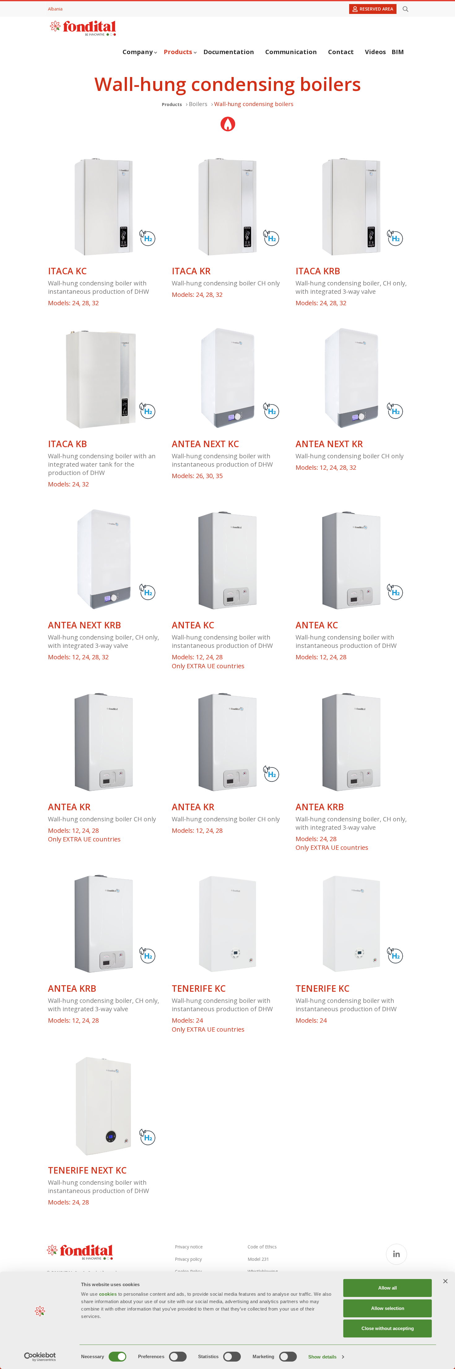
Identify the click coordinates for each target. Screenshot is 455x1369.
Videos (375, 52)
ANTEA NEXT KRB (84, 625)
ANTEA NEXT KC (205, 444)
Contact (341, 52)
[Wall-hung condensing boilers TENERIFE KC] (227, 924)
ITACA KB (67, 444)
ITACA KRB (318, 271)
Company (138, 52)
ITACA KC (67, 271)
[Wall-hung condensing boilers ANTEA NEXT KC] (227, 379)
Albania (55, 9)
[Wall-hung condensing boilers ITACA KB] (103, 379)
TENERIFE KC (199, 988)
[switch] (178, 1357)
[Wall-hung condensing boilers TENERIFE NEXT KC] (103, 1105)
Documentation (228, 52)
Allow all (387, 1287)
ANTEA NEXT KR (329, 444)
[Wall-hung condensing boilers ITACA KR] (227, 206)
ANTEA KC (193, 625)
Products (178, 52)
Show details (322, 1356)
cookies (108, 1294)
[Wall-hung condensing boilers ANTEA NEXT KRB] (103, 561)
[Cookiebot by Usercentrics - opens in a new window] (40, 1357)
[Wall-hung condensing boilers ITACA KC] (103, 206)
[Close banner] (445, 1281)
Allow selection (387, 1308)
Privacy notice (189, 1247)
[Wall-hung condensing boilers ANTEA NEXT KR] (351, 379)
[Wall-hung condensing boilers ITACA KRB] (351, 206)
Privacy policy (188, 1259)
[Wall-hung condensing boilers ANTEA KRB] (351, 742)
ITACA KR (191, 271)
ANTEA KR (69, 807)
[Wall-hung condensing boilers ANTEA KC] (227, 561)
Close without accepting (388, 1328)
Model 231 (258, 1259)
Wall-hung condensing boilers (253, 104)
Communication (291, 52)
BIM (398, 52)
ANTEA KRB (320, 807)
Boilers (198, 104)
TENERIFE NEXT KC (87, 1170)
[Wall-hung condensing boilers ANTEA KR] (103, 742)
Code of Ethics (262, 1247)
